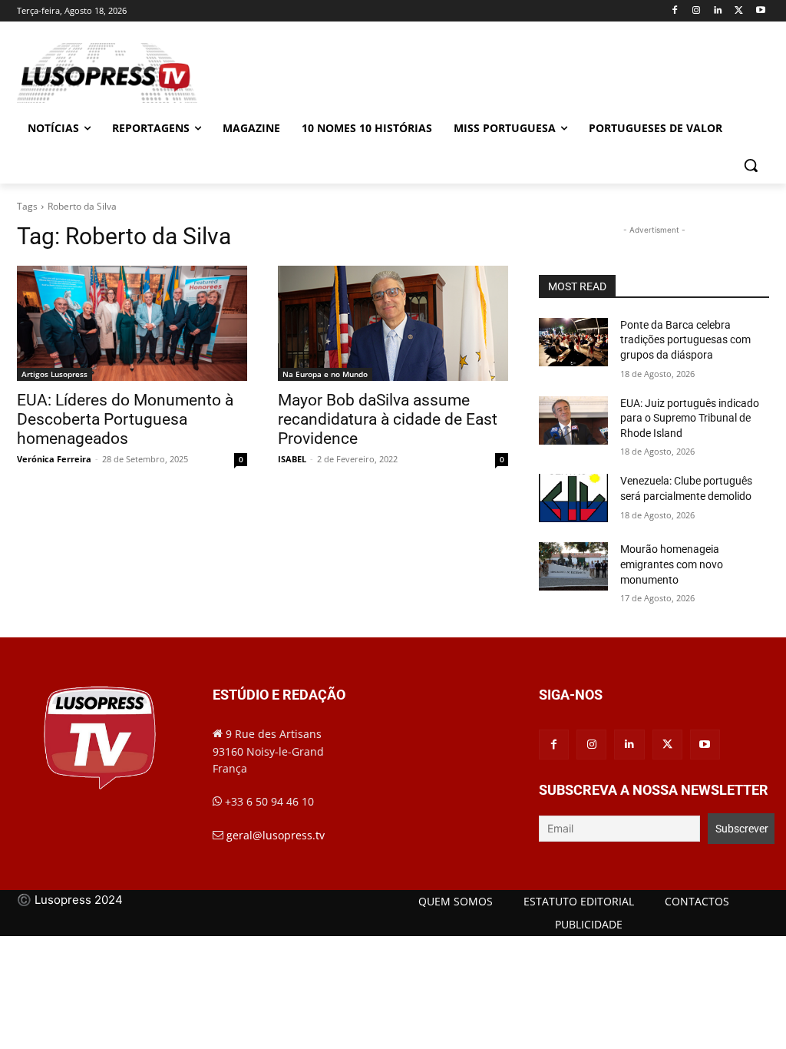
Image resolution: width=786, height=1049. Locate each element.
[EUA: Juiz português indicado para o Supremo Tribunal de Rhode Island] (573, 420)
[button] (750, 165)
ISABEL (292, 459)
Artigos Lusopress (54, 374)
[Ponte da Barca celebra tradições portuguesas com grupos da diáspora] (573, 342)
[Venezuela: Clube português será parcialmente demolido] (573, 498)
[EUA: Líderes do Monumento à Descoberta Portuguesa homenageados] (132, 323)
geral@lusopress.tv (275, 835)
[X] (739, 11)
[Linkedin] (718, 11)
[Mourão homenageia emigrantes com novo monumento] (573, 566)
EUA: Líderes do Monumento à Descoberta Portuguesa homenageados (125, 419)
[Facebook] (675, 11)
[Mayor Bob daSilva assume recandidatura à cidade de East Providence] (393, 323)
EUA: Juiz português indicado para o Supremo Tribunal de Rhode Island (689, 418)
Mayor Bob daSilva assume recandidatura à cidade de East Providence (387, 419)
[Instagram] (696, 11)
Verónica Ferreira (54, 459)
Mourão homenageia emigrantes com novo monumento (671, 564)
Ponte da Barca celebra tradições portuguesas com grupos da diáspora (685, 340)
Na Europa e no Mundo (325, 374)
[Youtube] (760, 11)
